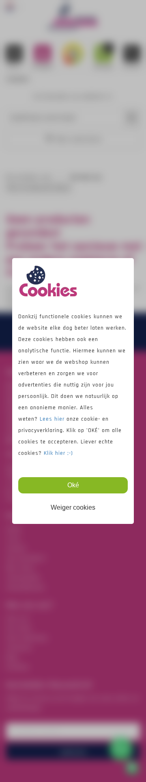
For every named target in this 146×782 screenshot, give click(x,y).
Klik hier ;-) (58, 453)
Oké (73, 485)
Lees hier (53, 419)
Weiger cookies (73, 507)
